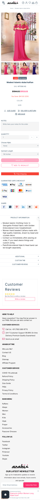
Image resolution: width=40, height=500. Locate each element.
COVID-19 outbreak (9, 373)
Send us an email (12, 339)
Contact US (6, 352)
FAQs (4, 387)
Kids (4, 418)
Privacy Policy (7, 390)
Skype (4, 459)
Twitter (5, 445)
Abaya (4, 407)
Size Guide (6, 383)
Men (4, 414)
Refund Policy (7, 376)
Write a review (20, 299)
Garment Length (7, 151)
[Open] (5, 494)
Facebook (6, 441)
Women (5, 411)
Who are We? (7, 349)
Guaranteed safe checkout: (13, 181)
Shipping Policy (8, 380)
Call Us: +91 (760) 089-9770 (17, 329)
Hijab (4, 421)
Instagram (6, 448)
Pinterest (5, 452)
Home (11, 8)
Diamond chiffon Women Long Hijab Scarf (22, 494)
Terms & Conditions (10, 394)
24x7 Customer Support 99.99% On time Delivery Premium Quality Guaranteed (22, 334)
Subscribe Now (31, 485)
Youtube (5, 455)
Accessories (7, 428)
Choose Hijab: (6, 142)
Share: (4, 203)
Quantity (5, 134)
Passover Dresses (9, 431)
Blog (4, 356)
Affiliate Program (8, 363)
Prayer (4, 424)
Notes (3, 121)
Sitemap (5, 359)
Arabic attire (12, 2)
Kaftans (5, 404)
